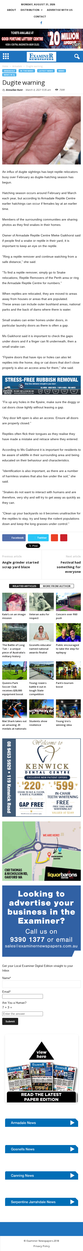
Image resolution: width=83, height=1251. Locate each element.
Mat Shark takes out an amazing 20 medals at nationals (14, 724)
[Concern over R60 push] (68, 602)
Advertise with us (60, 9)
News (61, 70)
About (11, 9)
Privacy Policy (41, 1246)
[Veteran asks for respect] (41, 602)
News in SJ (9, 74)
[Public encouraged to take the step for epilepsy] (68, 632)
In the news (26, 70)
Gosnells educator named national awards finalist (40, 648)
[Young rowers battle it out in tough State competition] (41, 670)
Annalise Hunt (14, 89)
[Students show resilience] (41, 708)
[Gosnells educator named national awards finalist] (41, 632)
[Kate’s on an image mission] (14, 602)
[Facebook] (41, 22)
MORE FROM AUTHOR (57, 586)
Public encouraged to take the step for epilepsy (67, 648)
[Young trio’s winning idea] (68, 708)
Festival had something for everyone (69, 567)
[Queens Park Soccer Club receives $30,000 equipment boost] (14, 670)
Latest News (46, 70)
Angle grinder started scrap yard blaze (20, 564)
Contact (40, 16)
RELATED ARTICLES (24, 586)
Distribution (30, 9)
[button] (76, 57)
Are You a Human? (14, 1005)
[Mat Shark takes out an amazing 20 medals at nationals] (14, 708)
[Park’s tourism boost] (68, 670)
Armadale (9, 70)
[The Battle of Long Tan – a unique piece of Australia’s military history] (14, 632)
